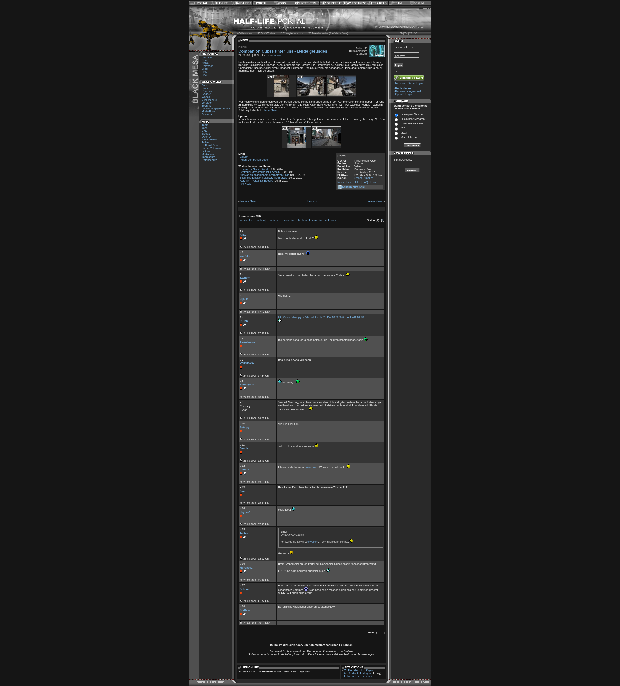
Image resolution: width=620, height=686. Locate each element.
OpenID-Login (403, 94)
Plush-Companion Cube (254, 159)
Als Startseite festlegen (357, 673)
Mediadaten (208, 154)
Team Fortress (355, 3)
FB (401, 33)
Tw (405, 33)
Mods (282, 3)
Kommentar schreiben (252, 220)
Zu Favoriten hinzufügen (358, 670)
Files (204, 71)
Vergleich (207, 102)
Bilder (205, 68)
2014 (404, 132)
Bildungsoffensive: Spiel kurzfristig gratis (263, 177)
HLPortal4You (210, 145)
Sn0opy (244, 427)
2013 (404, 128)
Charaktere (208, 91)
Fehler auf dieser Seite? (358, 676)
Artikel (205, 63)
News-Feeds (209, 139)
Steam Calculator (212, 148)
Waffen (206, 96)
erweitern (310, 467)
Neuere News (248, 201)
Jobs (205, 127)
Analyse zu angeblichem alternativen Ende (264, 174)
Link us (206, 151)
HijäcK (244, 299)
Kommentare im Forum (322, 220)
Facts (205, 85)
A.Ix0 (243, 234)
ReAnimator (247, 342)
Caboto (276, 55)
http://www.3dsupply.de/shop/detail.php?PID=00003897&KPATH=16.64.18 (321, 317)
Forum (419, 3)
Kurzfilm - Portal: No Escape (256, 180)
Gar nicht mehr (410, 137)
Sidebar (206, 133)
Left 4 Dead (378, 3)
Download (207, 114)
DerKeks (245, 610)
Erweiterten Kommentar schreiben (287, 220)
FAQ (204, 74)
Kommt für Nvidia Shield (254, 169)
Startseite (207, 57)
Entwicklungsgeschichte (216, 108)
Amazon (368, 178)
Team (205, 124)
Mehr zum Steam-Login (409, 83)
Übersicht (311, 201)
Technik (206, 105)
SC (415, 33)
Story (205, 88)
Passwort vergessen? (408, 91)
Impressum (208, 156)
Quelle (244, 156)
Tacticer (245, 277)
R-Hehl (244, 320)
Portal (261, 3)
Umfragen (207, 65)
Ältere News (375, 201)
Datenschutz (209, 159)
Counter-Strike (307, 3)
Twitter (205, 142)
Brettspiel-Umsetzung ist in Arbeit (259, 171)
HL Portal (200, 3)
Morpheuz (246, 567)
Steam (397, 3)
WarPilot (245, 256)
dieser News (270, 110)
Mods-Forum (209, 111)
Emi (242, 491)
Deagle (244, 448)
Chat (204, 130)
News (205, 60)
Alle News (245, 183)
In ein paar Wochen (412, 114)
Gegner (206, 93)
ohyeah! (245, 512)
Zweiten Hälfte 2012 (413, 123)
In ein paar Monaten (413, 118)
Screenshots (209, 99)
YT (410, 33)
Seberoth (245, 589)
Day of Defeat (331, 3)
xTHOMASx (247, 363)
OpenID (206, 136)
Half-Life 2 (243, 3)
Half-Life (221, 3)
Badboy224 (247, 384)
